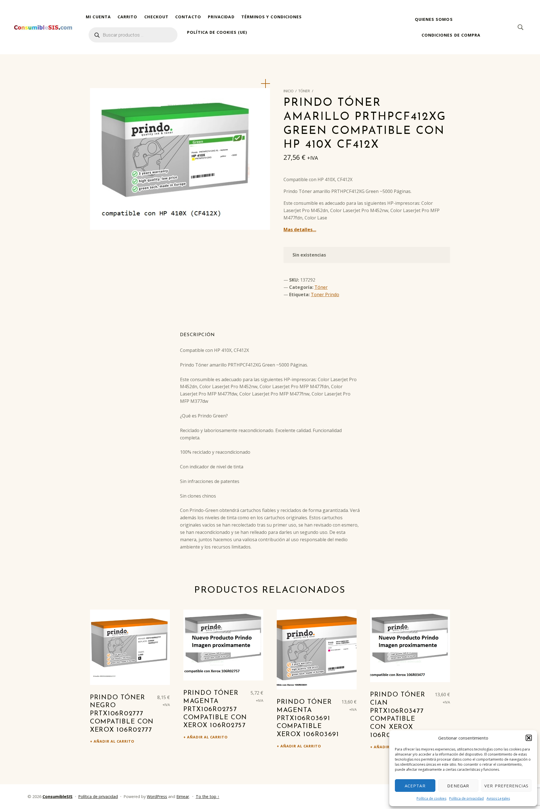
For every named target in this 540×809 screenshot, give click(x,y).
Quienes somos (434, 19)
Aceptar (415, 785)
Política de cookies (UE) (217, 32)
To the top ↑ (207, 796)
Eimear (182, 796)
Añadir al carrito (114, 741)
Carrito (128, 16)
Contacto (188, 16)
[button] (529, 738)
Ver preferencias (506, 785)
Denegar (458, 785)
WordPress (157, 796)
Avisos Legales (498, 798)
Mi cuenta (98, 16)
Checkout (156, 16)
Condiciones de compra (451, 35)
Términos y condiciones (271, 16)
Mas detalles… (300, 229)
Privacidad (221, 16)
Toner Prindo (325, 294)
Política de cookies (431, 798)
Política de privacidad (466, 798)
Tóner (304, 90)
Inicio (289, 90)
